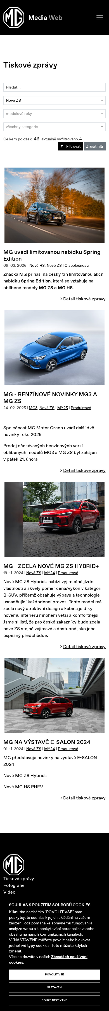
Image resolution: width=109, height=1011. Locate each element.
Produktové (81, 407)
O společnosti (77, 265)
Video (9, 892)
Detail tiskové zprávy (84, 299)
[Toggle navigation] (100, 18)
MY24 (49, 572)
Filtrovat (73, 146)
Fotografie (14, 885)
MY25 (62, 407)
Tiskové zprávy (18, 879)
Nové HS (37, 265)
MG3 (33, 407)
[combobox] (54, 100)
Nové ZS (54, 265)
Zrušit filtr (94, 146)
